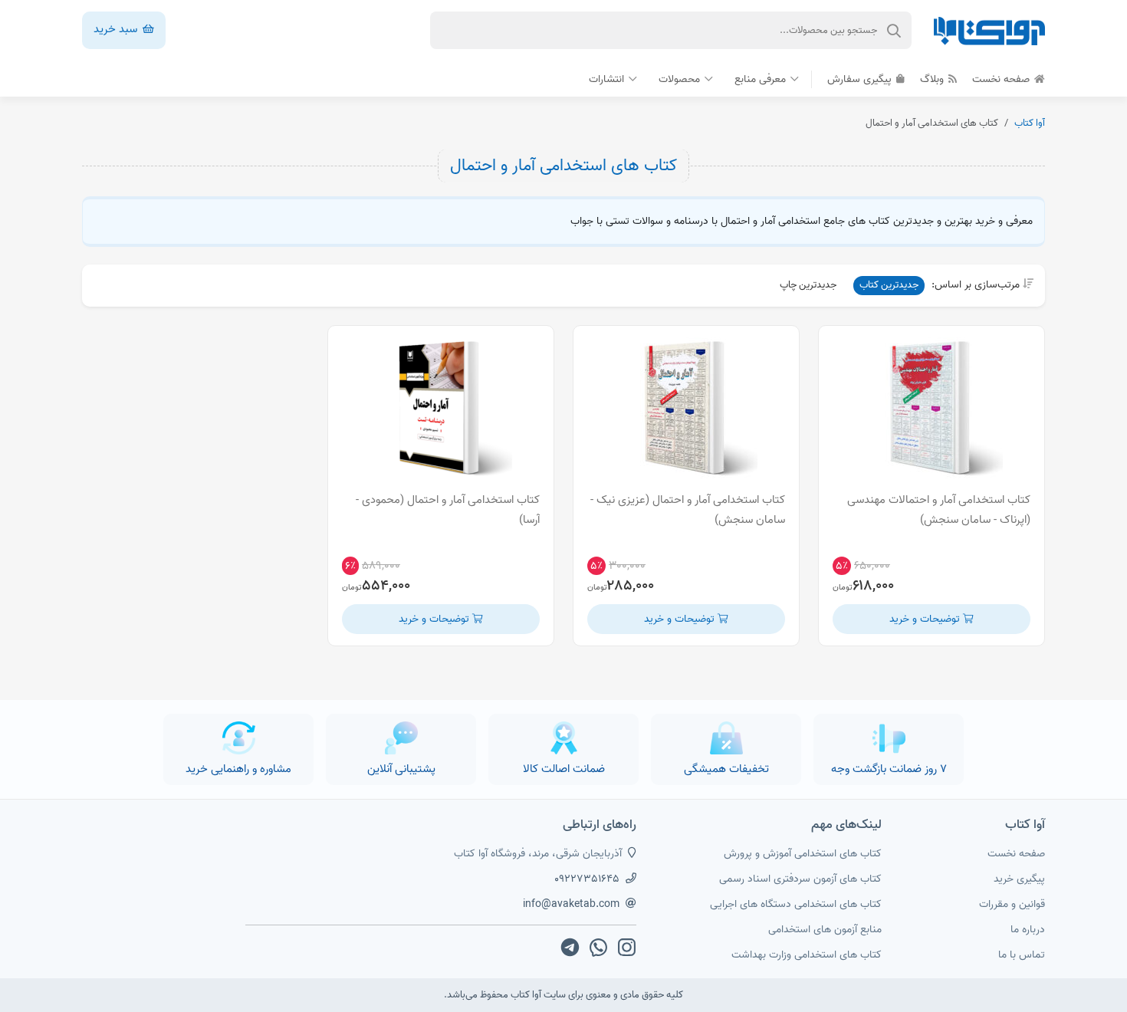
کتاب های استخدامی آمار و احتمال (563, 165)
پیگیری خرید (1019, 879)
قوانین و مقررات (1012, 904)
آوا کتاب (1029, 123)
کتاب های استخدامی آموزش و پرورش (803, 854)
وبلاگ (933, 79)
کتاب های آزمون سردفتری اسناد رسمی (800, 879)
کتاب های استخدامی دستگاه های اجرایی (796, 904)
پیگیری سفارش (861, 79)
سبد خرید (117, 29)
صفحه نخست (1002, 79)
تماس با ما (1021, 955)
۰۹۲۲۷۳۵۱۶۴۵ (586, 879)
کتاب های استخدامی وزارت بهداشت (806, 955)
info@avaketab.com (571, 904)
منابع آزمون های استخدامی (825, 929)
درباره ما (1027, 929)
